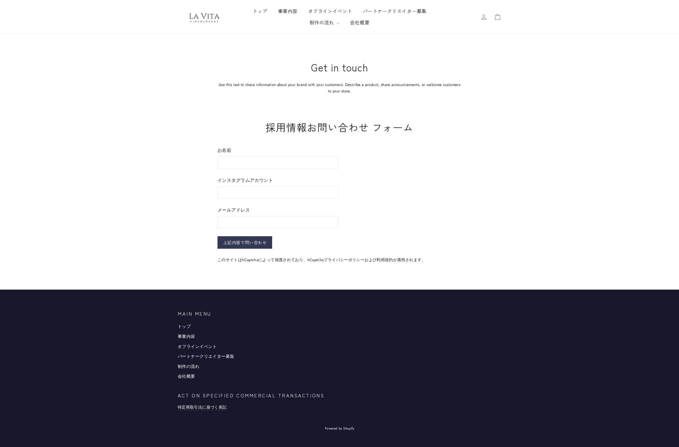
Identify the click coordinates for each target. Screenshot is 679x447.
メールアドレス (233, 210)
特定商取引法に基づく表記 (202, 407)
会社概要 (359, 22)
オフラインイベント (330, 10)
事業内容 (288, 10)
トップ (260, 10)
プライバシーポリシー (344, 260)
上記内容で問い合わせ (245, 242)
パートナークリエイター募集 (394, 10)
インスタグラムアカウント (245, 180)
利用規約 (385, 260)
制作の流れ (323, 22)
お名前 (224, 150)
